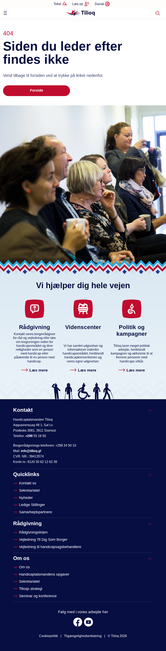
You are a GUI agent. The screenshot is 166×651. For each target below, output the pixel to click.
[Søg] (157, 13)
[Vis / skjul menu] (5, 13)
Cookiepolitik (48, 636)
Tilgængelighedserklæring (83, 636)
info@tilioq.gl (31, 451)
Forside (36, 90)
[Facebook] (77, 622)
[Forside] (81, 13)
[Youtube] (88, 622)
